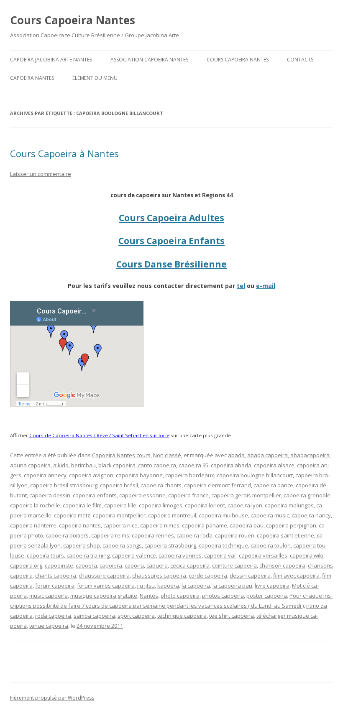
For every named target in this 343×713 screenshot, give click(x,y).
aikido (61, 465)
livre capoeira (272, 585)
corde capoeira (208, 575)
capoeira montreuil (172, 515)
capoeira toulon (271, 545)
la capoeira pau (232, 585)
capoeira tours (45, 555)
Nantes (149, 595)
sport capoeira (136, 615)
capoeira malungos (289, 505)
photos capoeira (223, 595)
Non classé (167, 455)
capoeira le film (82, 505)
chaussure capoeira (104, 575)
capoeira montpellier (119, 515)
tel (241, 286)
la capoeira (196, 585)
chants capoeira (55, 575)
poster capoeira (266, 595)
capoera (86, 565)
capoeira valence (134, 555)
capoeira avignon (91, 475)
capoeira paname (204, 525)
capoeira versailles (263, 555)
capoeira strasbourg (170, 545)
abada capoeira (267, 455)
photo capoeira (180, 595)
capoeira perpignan (291, 525)
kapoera (168, 585)
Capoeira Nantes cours (121, 455)
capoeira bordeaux (189, 475)
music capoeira (48, 595)
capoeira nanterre (33, 525)
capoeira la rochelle (35, 505)
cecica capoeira (190, 565)
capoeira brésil (119, 485)
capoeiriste (59, 565)
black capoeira (117, 465)
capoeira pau (247, 525)
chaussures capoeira (159, 575)
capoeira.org (26, 565)
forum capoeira (54, 585)
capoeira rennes (153, 535)
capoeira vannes (180, 555)
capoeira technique (223, 545)
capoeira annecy (45, 475)
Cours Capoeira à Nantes (64, 153)
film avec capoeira (296, 575)
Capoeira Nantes (32, 77)
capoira (134, 565)
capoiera (111, 565)
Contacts (300, 59)
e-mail (265, 286)
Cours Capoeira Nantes (72, 20)
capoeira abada (231, 465)
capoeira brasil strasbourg (63, 485)
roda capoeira (53, 615)
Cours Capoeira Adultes (171, 218)
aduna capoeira (30, 465)
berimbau (83, 465)
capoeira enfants (95, 495)
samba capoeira (94, 615)
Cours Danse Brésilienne (171, 264)
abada (236, 455)
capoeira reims (110, 535)
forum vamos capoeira (106, 585)
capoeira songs (122, 545)
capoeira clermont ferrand (217, 485)
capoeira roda (194, 535)
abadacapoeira (310, 455)
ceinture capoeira (234, 565)
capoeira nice (120, 525)
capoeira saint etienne (285, 535)
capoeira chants (161, 485)
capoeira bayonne (139, 475)
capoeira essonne (142, 495)
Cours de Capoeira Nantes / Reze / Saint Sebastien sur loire (99, 435)
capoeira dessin (49, 495)
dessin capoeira (250, 575)
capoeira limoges (160, 505)
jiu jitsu (146, 585)
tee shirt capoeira (231, 615)
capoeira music (270, 515)
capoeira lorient (205, 505)
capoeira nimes (159, 525)
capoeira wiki (306, 555)
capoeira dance (273, 485)
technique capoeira (182, 615)
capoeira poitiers (67, 535)
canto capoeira (157, 465)
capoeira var (220, 555)
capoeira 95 (193, 465)
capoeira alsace (274, 465)
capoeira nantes (80, 525)
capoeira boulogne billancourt (255, 475)
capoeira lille (120, 505)
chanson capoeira (282, 565)
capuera (157, 565)
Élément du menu (95, 77)
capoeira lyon (245, 505)
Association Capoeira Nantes (149, 59)
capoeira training (88, 555)
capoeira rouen (234, 535)
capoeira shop (81, 545)
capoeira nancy (311, 515)
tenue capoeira (48, 625)
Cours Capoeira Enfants (171, 241)
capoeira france (188, 495)
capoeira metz (72, 515)
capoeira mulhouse (223, 515)
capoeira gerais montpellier (246, 495)
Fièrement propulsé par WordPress (52, 697)
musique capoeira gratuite (103, 595)
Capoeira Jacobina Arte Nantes (51, 59)
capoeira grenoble (307, 495)
